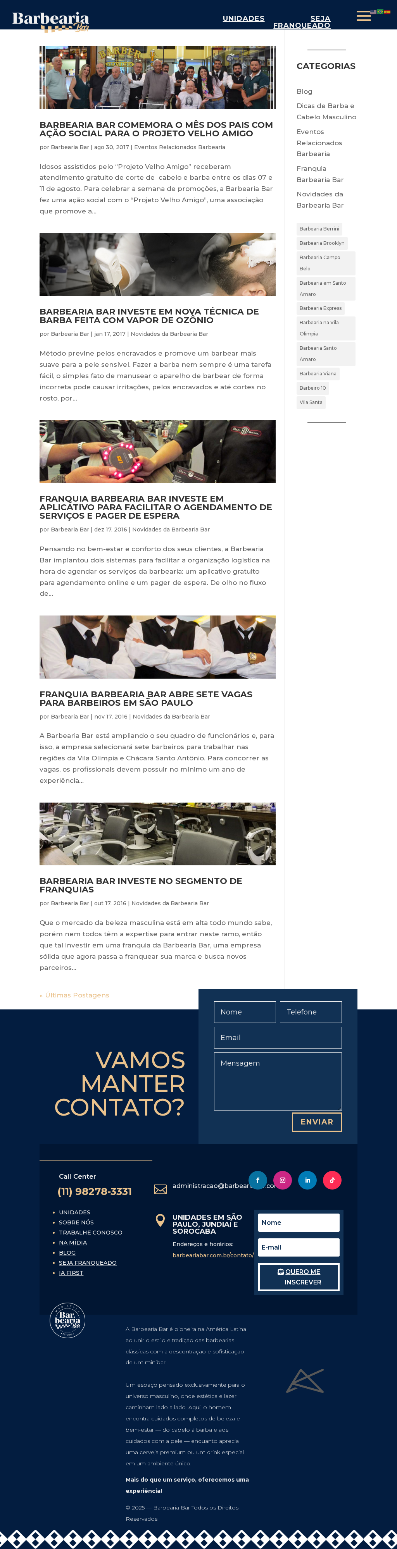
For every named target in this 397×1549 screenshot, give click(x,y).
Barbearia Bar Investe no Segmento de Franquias (141, 885)
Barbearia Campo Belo (320, 263)
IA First (71, 1272)
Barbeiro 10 (313, 388)
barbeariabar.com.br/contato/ (213, 1255)
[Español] (387, 11)
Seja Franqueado (88, 1262)
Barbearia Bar (70, 147)
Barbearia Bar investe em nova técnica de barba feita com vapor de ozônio (149, 315)
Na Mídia (73, 1242)
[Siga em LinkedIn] (307, 1180)
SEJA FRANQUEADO (302, 22)
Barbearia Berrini (319, 229)
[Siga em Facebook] (258, 1180)
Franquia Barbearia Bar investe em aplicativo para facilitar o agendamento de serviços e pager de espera (156, 507)
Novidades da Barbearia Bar (169, 333)
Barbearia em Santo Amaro (323, 288)
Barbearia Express (321, 308)
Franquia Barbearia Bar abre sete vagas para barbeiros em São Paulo (146, 698)
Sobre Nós (76, 1222)
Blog (304, 91)
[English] (373, 11)
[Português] (380, 11)
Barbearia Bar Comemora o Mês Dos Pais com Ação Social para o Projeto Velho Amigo (156, 129)
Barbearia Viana (318, 374)
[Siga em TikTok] (332, 1180)
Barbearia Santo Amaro (318, 353)
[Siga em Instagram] (282, 1180)
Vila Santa (311, 402)
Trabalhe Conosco (91, 1232)
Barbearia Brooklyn (322, 243)
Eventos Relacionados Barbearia (179, 147)
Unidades (244, 18)
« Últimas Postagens (74, 995)
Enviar (316, 1121)
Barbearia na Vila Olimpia (319, 328)
